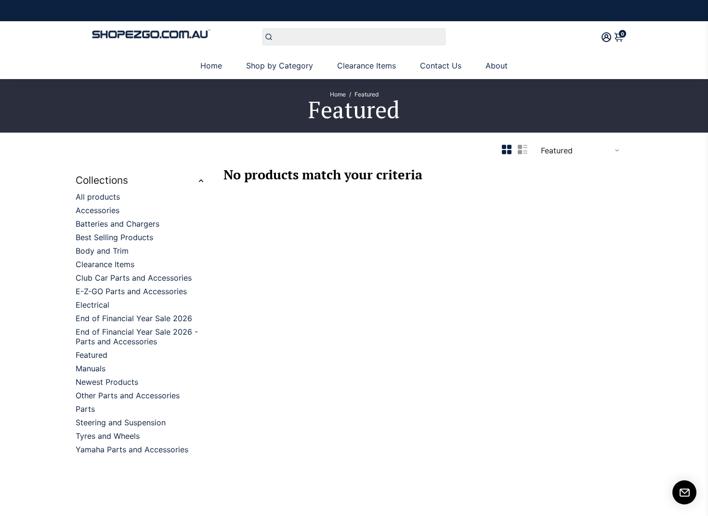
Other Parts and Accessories (128, 395)
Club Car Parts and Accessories (134, 278)
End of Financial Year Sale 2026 (134, 318)
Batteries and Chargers (117, 224)
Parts (85, 409)
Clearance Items (366, 65)
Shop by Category (279, 65)
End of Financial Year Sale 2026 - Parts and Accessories (137, 336)
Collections (102, 180)
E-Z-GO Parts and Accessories (131, 291)
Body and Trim (102, 251)
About (496, 65)
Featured (91, 355)
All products (98, 197)
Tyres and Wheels (108, 436)
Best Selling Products (114, 237)
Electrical (92, 305)
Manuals (90, 368)
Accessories (97, 210)
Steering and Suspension (121, 422)
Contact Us (440, 65)
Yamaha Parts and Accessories (132, 449)
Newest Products (107, 382)
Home (211, 65)
